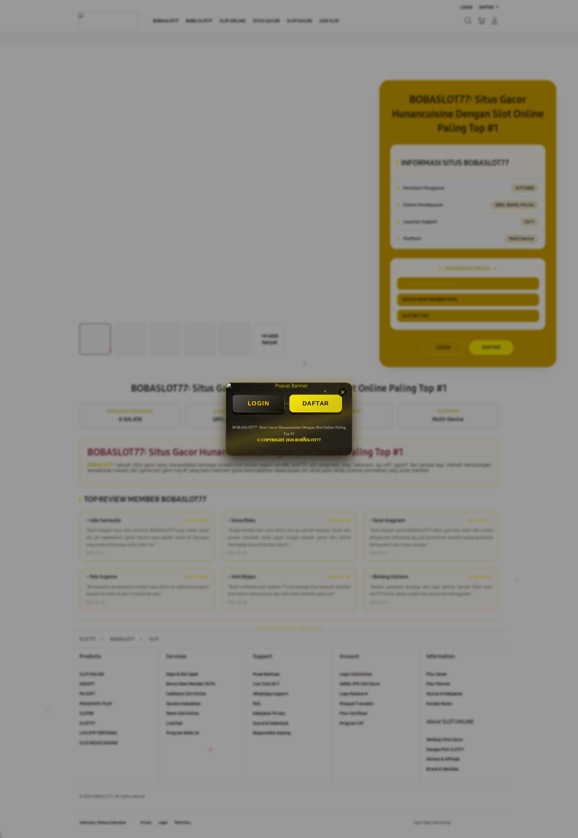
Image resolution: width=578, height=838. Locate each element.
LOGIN (258, 403)
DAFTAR (316, 403)
